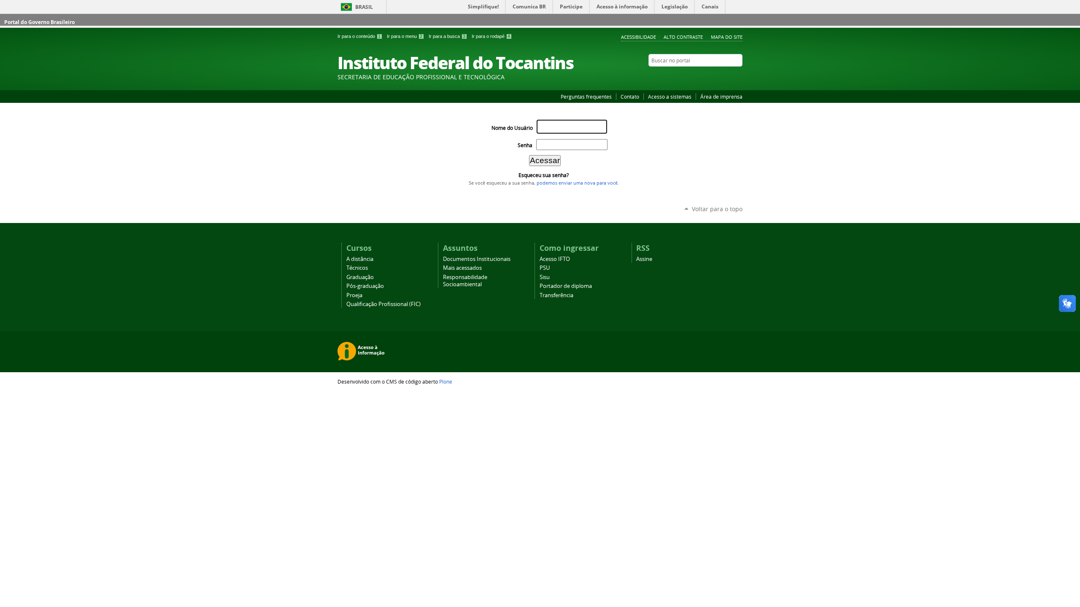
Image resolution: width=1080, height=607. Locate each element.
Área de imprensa (721, 96)
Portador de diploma (566, 286)
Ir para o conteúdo (359, 36)
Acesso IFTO (555, 259)
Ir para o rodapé (491, 36)
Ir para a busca (447, 36)
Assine (644, 259)
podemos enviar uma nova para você (577, 183)
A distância (359, 259)
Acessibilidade (638, 37)
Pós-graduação (365, 286)
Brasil (364, 7)
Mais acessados (462, 267)
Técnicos (357, 267)
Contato (630, 96)
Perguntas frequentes (586, 96)
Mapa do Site (726, 37)
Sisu (545, 277)
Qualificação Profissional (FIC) (383, 304)
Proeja (354, 295)
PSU (545, 267)
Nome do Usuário (512, 128)
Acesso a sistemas (669, 96)
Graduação (360, 277)
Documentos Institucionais (476, 259)
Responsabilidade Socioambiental (465, 281)
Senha (525, 145)
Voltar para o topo (717, 209)
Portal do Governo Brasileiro (39, 22)
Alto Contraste (683, 37)
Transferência (556, 295)
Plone (445, 381)
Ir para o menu (404, 36)
